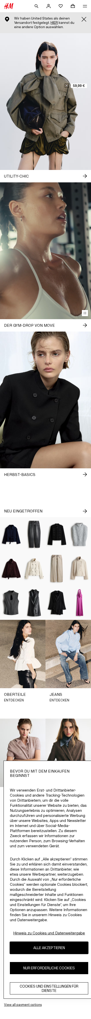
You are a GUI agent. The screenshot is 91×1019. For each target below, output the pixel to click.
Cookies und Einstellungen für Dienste (49, 988)
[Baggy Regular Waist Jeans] (57, 568)
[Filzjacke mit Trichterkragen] (79, 568)
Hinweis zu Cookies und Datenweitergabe (49, 933)
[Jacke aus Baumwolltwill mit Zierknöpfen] (57, 534)
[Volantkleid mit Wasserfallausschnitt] (57, 603)
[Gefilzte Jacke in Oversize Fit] (11, 568)
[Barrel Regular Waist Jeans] (34, 534)
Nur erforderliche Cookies (49, 968)
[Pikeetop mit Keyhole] (11, 603)
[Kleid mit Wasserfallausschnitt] (79, 603)
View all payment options (23, 1005)
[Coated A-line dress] (34, 603)
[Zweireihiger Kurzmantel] (11, 534)
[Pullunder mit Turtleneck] (79, 534)
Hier (54, 23)
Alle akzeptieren (49, 948)
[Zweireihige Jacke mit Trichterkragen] (34, 568)
